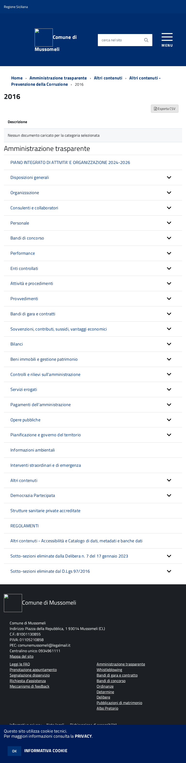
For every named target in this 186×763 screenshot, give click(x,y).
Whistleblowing (109, 669)
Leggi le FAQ (20, 664)
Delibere (103, 697)
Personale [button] (19, 223)
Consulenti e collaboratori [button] (34, 208)
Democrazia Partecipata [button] (32, 495)
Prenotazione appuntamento (33, 669)
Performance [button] (22, 253)
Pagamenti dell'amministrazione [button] (40, 404)
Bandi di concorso (111, 681)
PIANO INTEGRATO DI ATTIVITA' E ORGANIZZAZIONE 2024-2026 (70, 162)
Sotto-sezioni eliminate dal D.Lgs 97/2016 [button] (50, 571)
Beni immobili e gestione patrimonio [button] (44, 359)
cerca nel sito (112, 40)
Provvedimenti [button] (24, 298)
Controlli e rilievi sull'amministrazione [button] (45, 374)
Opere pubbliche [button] (25, 420)
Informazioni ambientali (32, 450)
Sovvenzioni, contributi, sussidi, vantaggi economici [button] (58, 329)
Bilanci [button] (16, 344)
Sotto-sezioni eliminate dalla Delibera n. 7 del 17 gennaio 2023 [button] (69, 556)
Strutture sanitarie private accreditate (45, 510)
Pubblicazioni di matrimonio (119, 703)
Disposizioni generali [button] (29, 177)
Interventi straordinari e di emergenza (45, 465)
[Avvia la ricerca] (146, 40)
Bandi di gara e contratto (117, 675)
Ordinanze (105, 686)
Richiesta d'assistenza (28, 681)
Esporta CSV (166, 108)
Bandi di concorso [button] (27, 238)
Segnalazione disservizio (30, 675)
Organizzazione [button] (24, 192)
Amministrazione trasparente (58, 78)
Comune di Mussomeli (56, 42)
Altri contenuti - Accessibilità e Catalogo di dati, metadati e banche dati (76, 540)
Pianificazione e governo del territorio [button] (45, 434)
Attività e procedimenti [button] (31, 283)
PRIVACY (83, 736)
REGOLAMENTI (24, 526)
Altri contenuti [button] (23, 480)
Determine (105, 692)
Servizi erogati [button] (23, 389)
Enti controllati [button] (24, 268)
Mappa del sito (21, 656)
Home (17, 78)
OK (14, 751)
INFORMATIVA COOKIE (45, 750)
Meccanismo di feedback (29, 686)
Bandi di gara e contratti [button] (32, 314)
